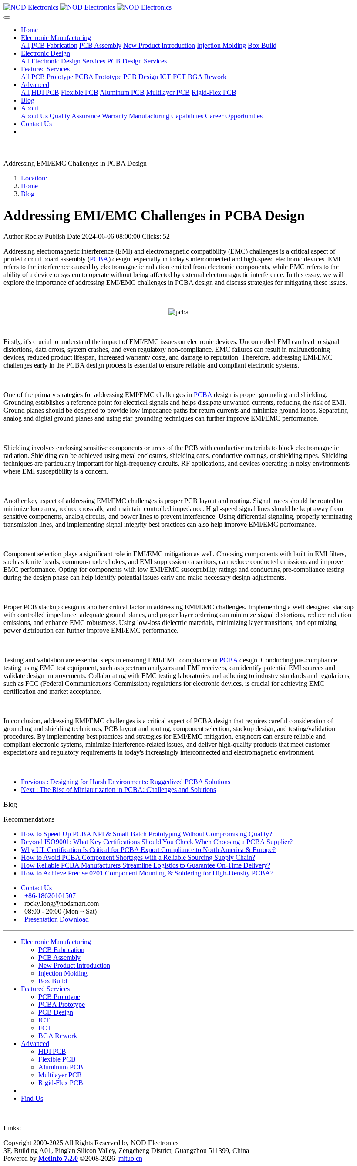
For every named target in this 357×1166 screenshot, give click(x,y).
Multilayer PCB (60, 1075)
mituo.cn (130, 1158)
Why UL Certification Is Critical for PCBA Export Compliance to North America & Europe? (148, 849)
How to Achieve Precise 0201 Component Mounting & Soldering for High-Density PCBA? (147, 873)
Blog (27, 193)
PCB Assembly (59, 957)
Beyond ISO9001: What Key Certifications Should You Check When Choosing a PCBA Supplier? (157, 841)
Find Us (32, 1098)
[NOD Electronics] (178, 7)
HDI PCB (52, 1051)
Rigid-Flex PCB (60, 1082)
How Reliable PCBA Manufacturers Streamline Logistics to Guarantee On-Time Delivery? (145, 865)
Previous (125, 781)
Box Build (52, 981)
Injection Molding (63, 973)
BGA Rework (57, 1035)
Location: (34, 178)
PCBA (99, 259)
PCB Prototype (59, 996)
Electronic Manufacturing (56, 941)
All (25, 45)
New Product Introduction (74, 965)
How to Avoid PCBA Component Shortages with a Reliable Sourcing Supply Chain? (138, 857)
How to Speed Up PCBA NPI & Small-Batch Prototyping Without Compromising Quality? (146, 834)
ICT (44, 1020)
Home (29, 29)
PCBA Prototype (61, 1004)
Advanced (35, 1043)
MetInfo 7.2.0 (58, 1158)
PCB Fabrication (61, 949)
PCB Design (55, 1012)
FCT (44, 1028)
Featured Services (45, 988)
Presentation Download (56, 919)
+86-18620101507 (50, 895)
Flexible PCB (57, 1059)
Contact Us (36, 888)
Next (118, 789)
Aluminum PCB (60, 1067)
